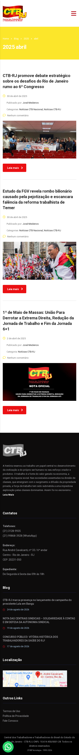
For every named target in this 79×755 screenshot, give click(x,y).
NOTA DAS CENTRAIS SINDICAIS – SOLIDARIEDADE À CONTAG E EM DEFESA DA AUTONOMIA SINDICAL (39, 620)
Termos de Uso (11, 711)
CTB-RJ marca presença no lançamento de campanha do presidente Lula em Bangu (37, 602)
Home (6, 38)
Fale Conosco (10, 720)
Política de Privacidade (16, 715)
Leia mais (13, 167)
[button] (8, 746)
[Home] (15, 13)
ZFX (29, 750)
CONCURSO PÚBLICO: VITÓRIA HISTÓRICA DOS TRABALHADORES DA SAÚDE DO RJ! (30, 638)
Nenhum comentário (18, 115)
